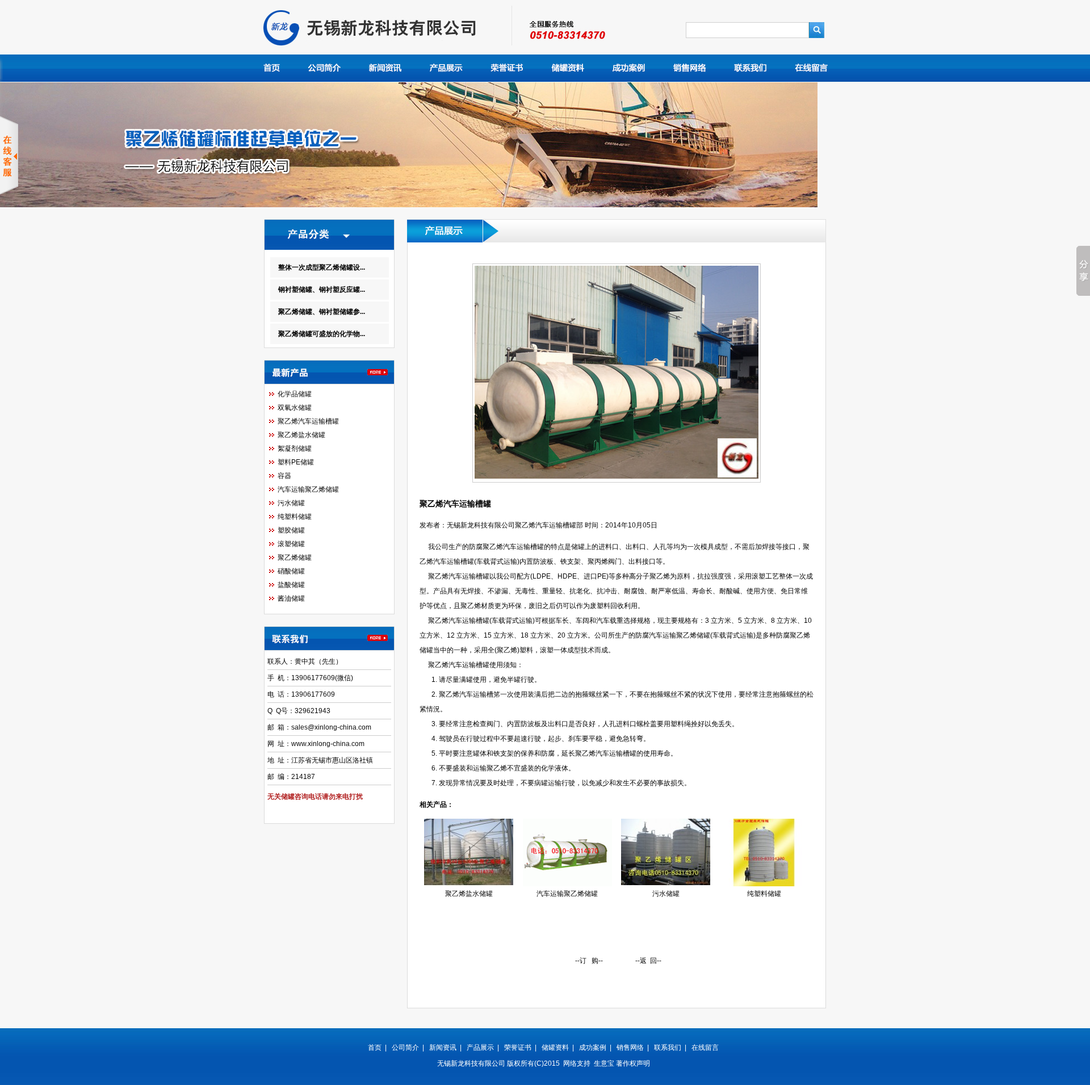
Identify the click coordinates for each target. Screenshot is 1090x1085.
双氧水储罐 (295, 408)
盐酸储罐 (291, 585)
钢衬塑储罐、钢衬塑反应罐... (321, 290)
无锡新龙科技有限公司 (471, 1063)
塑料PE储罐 (296, 462)
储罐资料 (555, 1048)
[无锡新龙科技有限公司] (387, 52)
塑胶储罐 (291, 530)
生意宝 (604, 1063)
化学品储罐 (295, 394)
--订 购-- (589, 961)
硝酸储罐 (291, 571)
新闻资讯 (442, 1048)
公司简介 (405, 1048)
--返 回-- (648, 961)
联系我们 (667, 1048)
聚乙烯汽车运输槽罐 (308, 421)
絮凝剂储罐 (295, 449)
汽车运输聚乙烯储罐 (308, 489)
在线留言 (705, 1048)
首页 (375, 1048)
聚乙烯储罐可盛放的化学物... (321, 334)
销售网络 (630, 1048)
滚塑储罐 (291, 544)
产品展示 (480, 1048)
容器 (284, 476)
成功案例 (592, 1048)
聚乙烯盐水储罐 (301, 435)
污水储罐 (291, 503)
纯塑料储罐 (295, 517)
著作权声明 (633, 1063)
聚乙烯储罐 (295, 558)
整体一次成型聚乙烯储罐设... (321, 267)
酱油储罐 (291, 598)
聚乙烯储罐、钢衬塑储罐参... (321, 312)
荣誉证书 (517, 1048)
